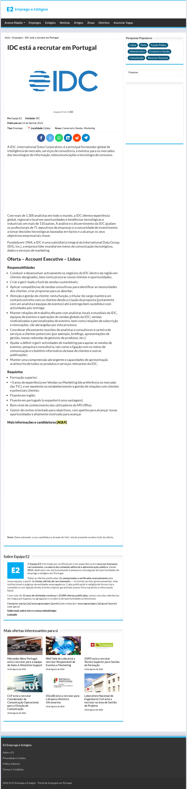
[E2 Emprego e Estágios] (27, 9)
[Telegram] (86, 138)
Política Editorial (11, 763)
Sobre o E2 (8, 752)
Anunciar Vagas (123, 22)
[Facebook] (41, 138)
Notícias (65, 22)
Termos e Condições (13, 769)
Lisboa (46, 128)
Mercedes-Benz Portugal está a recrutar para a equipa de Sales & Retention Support (24, 662)
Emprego (18, 128)
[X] (50, 138)
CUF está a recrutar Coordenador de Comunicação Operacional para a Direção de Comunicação (23, 702)
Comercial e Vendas (72, 128)
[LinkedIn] (68, 138)
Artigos (78, 22)
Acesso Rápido (14, 22)
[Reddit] (77, 138)
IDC (71, 111)
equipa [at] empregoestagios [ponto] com (42, 603)
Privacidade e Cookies (14, 758)
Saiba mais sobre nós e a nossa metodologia (31, 610)
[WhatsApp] (59, 138)
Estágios (50, 22)
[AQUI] (62, 422)
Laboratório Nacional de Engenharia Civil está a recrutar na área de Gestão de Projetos (100, 700)
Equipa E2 (17, 118)
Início (7, 37)
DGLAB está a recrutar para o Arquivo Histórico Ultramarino (62, 699)
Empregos (35, 22)
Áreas (91, 22)
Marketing (89, 128)
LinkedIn (12, 614)
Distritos (104, 22)
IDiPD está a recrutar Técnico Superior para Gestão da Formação (101, 662)
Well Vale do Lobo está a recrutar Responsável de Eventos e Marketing (60, 662)
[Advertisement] (63, 185)
